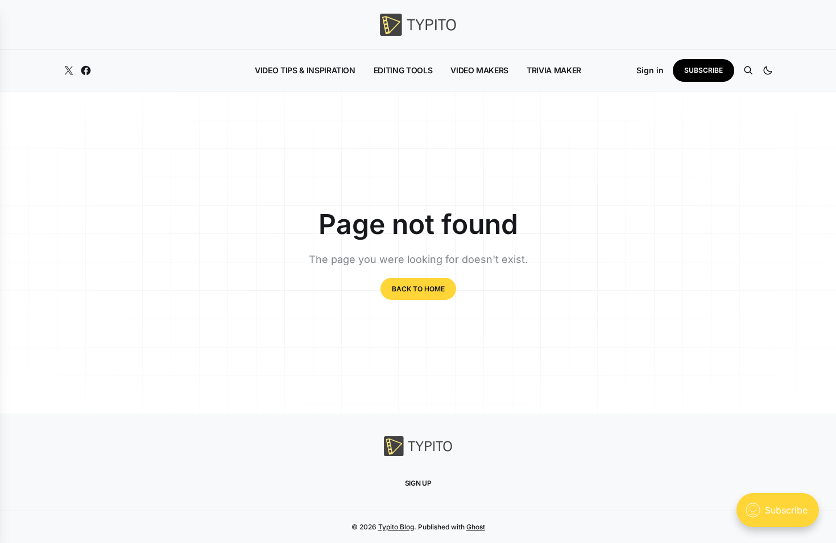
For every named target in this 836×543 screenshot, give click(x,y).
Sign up (418, 483)
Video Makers (479, 70)
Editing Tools (403, 70)
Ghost (475, 527)
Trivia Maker (554, 70)
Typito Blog (396, 527)
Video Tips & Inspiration (305, 70)
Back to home (418, 289)
